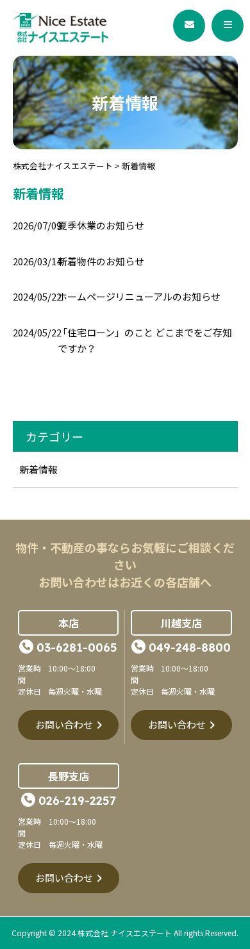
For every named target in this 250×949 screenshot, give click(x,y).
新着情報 (38, 469)
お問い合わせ (64, 724)
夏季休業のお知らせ (101, 225)
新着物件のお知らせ (101, 261)
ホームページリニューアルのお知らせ (139, 296)
